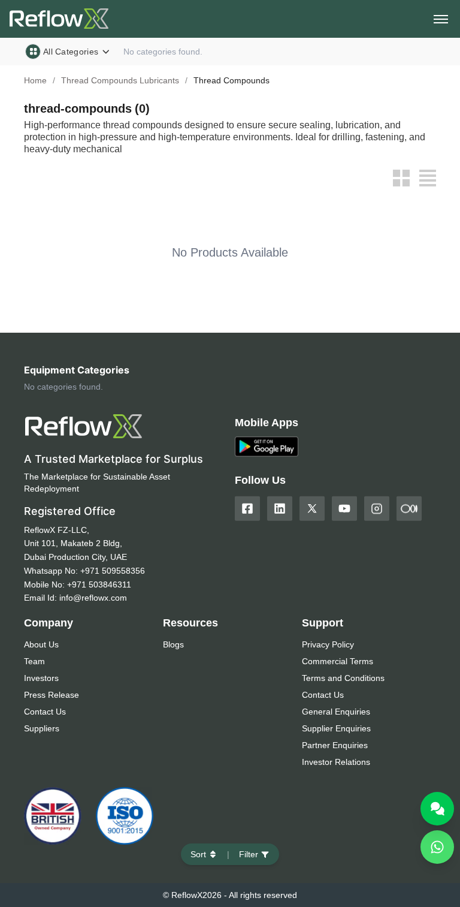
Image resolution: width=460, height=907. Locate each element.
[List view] (427, 178)
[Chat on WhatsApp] (437, 847)
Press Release (51, 695)
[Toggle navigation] (440, 19)
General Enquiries (336, 711)
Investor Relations (336, 762)
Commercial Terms (337, 661)
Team (34, 661)
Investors (41, 678)
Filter (248, 854)
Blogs (173, 644)
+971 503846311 (99, 584)
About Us (41, 644)
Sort (198, 854)
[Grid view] (401, 178)
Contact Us (45, 711)
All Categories (70, 51)
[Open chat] (437, 808)
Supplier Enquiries (336, 728)
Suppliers (41, 728)
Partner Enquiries (335, 745)
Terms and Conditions (343, 678)
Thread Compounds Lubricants (120, 80)
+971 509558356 (112, 570)
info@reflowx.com (93, 597)
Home (35, 80)
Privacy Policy (328, 644)
